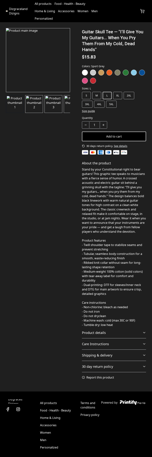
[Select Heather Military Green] (117, 73)
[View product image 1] (15, 104)
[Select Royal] (142, 73)
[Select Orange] (109, 73)
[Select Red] (93, 81)
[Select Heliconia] (85, 81)
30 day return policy (97, 366)
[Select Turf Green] (126, 73)
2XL (129, 95)
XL (117, 95)
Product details (94, 332)
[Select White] (85, 73)
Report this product (100, 377)
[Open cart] (142, 11)
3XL (87, 104)
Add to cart (114, 136)
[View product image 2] (34, 104)
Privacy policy (89, 415)
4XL (99, 104)
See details (120, 146)
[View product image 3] (53, 104)
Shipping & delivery (97, 355)
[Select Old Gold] (101, 73)
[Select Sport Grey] (93, 73)
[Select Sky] (134, 73)
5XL (111, 104)
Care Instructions (95, 344)
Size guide (88, 111)
